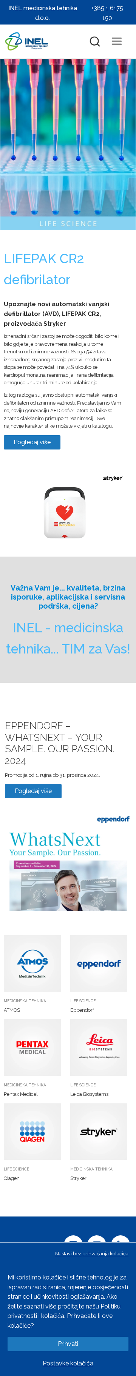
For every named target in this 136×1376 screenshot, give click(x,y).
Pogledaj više (32, 442)
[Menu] (120, 41)
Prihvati (68, 1343)
